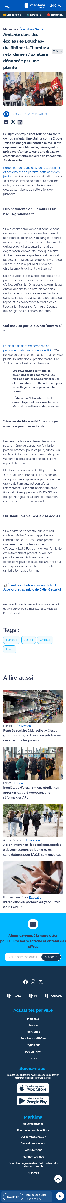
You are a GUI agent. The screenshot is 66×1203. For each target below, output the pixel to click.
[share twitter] (40, 981)
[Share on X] (13, 122)
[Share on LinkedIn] (20, 122)
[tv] (33, 996)
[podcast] (54, 996)
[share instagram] (33, 981)
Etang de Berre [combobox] (36, 1194)
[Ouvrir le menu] (12, 6)
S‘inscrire (51, 957)
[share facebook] (25, 981)
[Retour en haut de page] (58, 1178)
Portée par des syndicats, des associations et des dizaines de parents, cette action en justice (32, 172)
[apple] (33, 1088)
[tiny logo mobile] (34, 5)
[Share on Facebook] (6, 122)
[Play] (60, 1196)
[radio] (14, 996)
